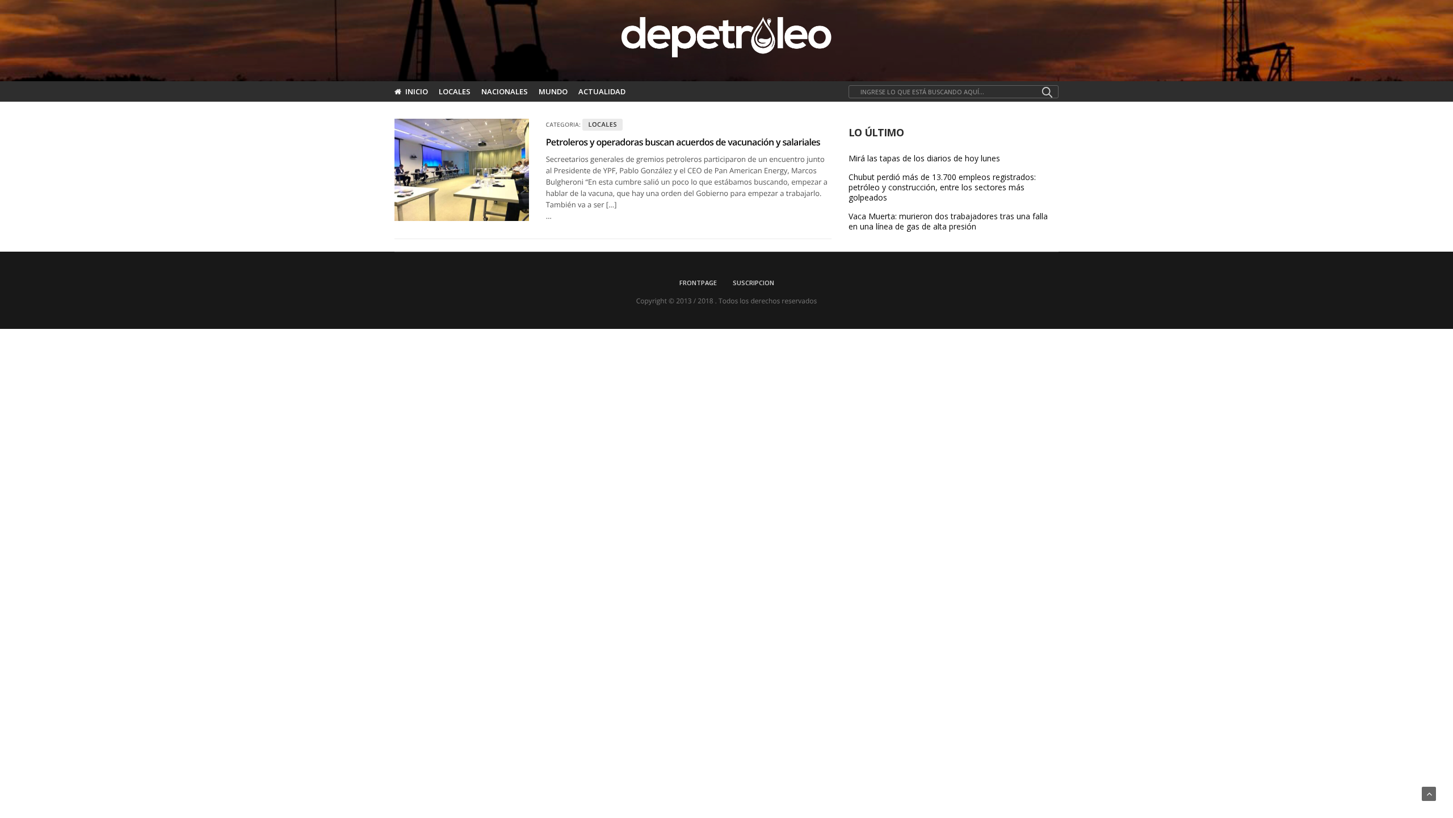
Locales (455, 91)
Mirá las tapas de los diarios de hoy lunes (924, 158)
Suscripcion (753, 282)
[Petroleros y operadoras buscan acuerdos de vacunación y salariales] (461, 170)
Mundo (553, 91)
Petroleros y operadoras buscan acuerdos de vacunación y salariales (683, 142)
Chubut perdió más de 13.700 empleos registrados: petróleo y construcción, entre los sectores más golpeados (942, 187)
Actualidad (601, 91)
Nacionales (504, 91)
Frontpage (698, 282)
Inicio (416, 91)
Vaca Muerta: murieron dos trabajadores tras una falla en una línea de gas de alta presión (948, 221)
